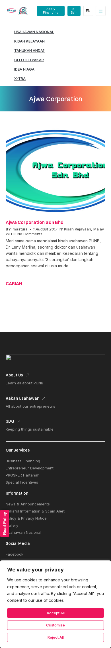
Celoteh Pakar (29, 60)
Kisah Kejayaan (29, 41)
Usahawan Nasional (34, 31)
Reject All (56, 637)
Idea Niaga (24, 69)
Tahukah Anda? (29, 50)
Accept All (56, 613)
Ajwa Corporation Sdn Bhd (34, 222)
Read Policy (4, 523)
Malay (98, 229)
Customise (55, 625)
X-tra (20, 78)
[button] (101, 11)
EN (88, 11)
